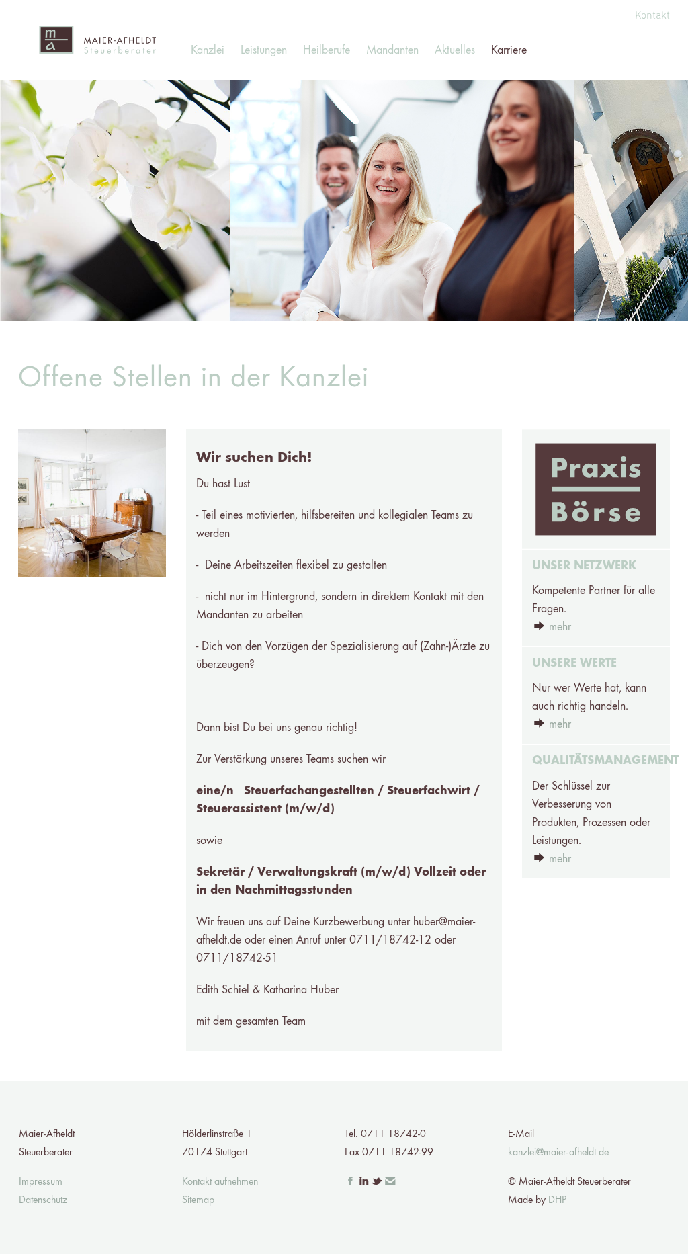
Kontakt (652, 15)
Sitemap (198, 1200)
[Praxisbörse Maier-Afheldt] (596, 489)
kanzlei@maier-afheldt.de (558, 1152)
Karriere (509, 50)
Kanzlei (207, 50)
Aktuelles (455, 50)
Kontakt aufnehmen (220, 1182)
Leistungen (264, 50)
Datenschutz (43, 1200)
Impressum (40, 1182)
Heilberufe (326, 50)
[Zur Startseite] (97, 40)
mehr (560, 627)
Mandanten (392, 50)
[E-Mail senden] (390, 1182)
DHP (557, 1200)
